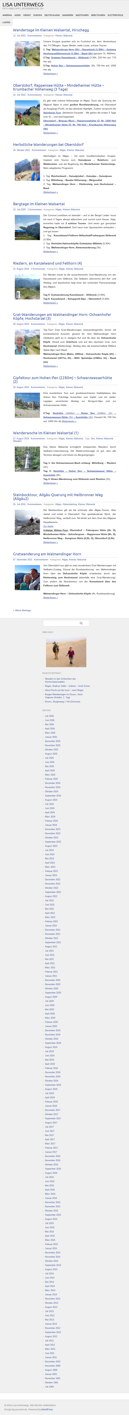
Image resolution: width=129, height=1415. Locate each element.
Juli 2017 (49, 1127)
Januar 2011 (51, 1357)
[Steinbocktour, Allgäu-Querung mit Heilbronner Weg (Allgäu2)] (27, 534)
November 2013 (52, 1298)
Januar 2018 (51, 1106)
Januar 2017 (51, 1152)
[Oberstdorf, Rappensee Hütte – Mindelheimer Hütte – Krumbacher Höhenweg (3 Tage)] (27, 124)
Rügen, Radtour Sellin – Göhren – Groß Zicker (67, 686)
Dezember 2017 (52, 1110)
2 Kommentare (35, 209)
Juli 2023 (49, 850)
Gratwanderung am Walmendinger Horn (47, 554)
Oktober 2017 (51, 1114)
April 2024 (50, 812)
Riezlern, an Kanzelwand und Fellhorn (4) (47, 263)
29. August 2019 (21, 387)
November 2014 (52, 1257)
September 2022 (53, 892)
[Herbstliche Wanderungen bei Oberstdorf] (27, 180)
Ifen (93, 438)
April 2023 (50, 863)
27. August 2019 (21, 438)
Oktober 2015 (51, 1210)
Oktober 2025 (51, 749)
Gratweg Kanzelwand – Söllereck (70, 57)
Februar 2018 (51, 1101)
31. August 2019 (21, 269)
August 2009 (51, 1370)
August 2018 (51, 1089)
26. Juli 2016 (19, 504)
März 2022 (50, 917)
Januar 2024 (51, 825)
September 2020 (53, 992)
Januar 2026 (51, 737)
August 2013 (51, 1307)
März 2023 (50, 867)
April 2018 (50, 1097)
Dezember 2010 (52, 1361)
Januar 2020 (51, 1026)
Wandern (67, 15)
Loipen (6, 22)
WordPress (47, 1409)
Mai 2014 (49, 1282)
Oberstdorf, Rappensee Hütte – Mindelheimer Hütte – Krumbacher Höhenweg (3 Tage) (58, 87)
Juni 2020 (49, 1005)
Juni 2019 (49, 1055)
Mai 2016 (49, 1185)
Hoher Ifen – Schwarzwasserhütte (70, 65)
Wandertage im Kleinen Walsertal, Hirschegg (51, 30)
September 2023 (53, 842)
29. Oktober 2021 (21, 150)
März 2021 (50, 967)
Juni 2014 (49, 1278)
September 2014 (53, 1265)
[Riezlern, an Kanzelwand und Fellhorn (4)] (27, 298)
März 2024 (50, 816)
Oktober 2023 (51, 837)
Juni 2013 (49, 1315)
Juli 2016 (49, 1177)
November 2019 (52, 1034)
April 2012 (50, 1345)
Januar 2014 (51, 1294)
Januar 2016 (51, 1198)
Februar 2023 (51, 871)
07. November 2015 (22, 559)
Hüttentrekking (70, 504)
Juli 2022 (49, 900)
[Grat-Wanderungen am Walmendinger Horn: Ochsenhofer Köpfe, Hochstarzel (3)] (27, 353)
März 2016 (50, 1194)
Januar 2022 (51, 925)
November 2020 (52, 984)
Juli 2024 (49, 804)
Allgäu (63, 150)
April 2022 (50, 913)
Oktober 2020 (51, 988)
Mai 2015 (49, 1231)
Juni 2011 (49, 1353)
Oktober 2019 (51, 1039)
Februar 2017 (51, 1148)
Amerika (7, 15)
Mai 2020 (49, 1009)
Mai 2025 (49, 766)
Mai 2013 (49, 1319)
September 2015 (53, 1215)
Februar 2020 (51, 1022)
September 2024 (53, 795)
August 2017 (51, 1122)
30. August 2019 (21, 324)
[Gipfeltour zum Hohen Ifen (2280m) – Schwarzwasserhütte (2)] (27, 417)
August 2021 (51, 946)
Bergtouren (98, 15)
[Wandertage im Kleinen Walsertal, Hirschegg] (27, 65)
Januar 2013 (51, 1324)
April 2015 (50, 1236)
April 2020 (50, 1013)
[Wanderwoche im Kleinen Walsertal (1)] (27, 470)
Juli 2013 (49, 1311)
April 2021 (50, 963)
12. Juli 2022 (19, 35)
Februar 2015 (51, 1244)
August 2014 (51, 1269)
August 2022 (51, 896)
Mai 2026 (49, 724)
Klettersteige (115, 15)
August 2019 (51, 1047)
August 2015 (51, 1219)
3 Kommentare (38, 269)
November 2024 (52, 787)
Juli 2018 (49, 1093)
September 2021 (53, 942)
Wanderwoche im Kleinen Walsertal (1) (46, 433)
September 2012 (53, 1332)
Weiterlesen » (50, 73)
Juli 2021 (49, 951)
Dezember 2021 (52, 930)
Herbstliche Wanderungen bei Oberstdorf (48, 145)
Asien (17, 15)
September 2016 (53, 1169)
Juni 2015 (49, 1227)
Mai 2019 (49, 1060)
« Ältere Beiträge (22, 610)
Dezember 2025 (52, 741)
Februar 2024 (51, 821)
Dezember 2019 (52, 1030)
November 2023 (52, 833)
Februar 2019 (51, 1068)
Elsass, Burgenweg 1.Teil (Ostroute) (62, 701)
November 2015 (52, 1206)
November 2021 (52, 934)
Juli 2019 (49, 1051)
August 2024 (51, 800)
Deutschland (52, 15)
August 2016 (51, 1173)
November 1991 (52, 1378)
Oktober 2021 (51, 938)
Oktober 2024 (51, 791)
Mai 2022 (49, 909)
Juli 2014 (49, 1273)
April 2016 (50, 1189)
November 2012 (52, 1328)
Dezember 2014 (52, 1252)
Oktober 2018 (51, 1080)
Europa (37, 15)
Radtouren (82, 15)
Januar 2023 (51, 875)
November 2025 (52, 745)
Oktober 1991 (51, 1382)
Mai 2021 (49, 959)
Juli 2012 (49, 1340)
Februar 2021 (51, 971)
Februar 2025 (51, 779)
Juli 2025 (49, 758)
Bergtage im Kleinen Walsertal (39, 204)
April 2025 (50, 770)
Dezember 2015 (52, 1202)
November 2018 (52, 1076)
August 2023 (51, 846)
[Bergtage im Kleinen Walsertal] (27, 239)
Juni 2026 (49, 720)
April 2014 (50, 1286)
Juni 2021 (49, 955)
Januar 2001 (51, 1374)
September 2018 (53, 1085)
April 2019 (50, 1064)
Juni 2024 (49, 808)
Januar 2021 (51, 976)
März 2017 (50, 1143)
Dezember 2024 (52, 783)
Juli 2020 (49, 1001)
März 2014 (50, 1290)
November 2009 (52, 1366)
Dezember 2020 (52, 980)
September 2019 (53, 1043)
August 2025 (51, 754)
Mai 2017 (49, 1135)
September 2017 (53, 1118)
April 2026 (50, 728)
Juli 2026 (49, 716)
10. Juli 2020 (19, 209)
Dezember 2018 (52, 1072)
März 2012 (50, 1349)
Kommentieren (35, 35)
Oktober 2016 (51, 1164)
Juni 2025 (49, 762)
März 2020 (50, 1018)
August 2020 (51, 997)
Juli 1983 (49, 1386)
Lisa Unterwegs (23, 4)
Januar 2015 (51, 1248)
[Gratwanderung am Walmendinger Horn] (27, 589)
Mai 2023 (49, 858)
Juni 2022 (49, 904)
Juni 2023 (49, 854)
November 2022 (52, 883)
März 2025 (50, 774)
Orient (27, 15)
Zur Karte (48, 526)
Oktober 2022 (51, 888)
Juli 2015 (49, 1223)
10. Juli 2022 (19, 95)
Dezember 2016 (52, 1156)
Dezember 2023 (52, 829)
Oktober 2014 (51, 1261)
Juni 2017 (49, 1131)
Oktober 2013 (51, 1303)
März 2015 (50, 1240)
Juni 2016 (49, 1181)
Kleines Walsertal (63, 35)
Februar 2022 (51, 921)
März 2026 (50, 733)
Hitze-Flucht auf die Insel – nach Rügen (64, 690)
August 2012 (51, 1336)
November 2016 (52, 1160)
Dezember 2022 (52, 879)
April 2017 (50, 1139)
